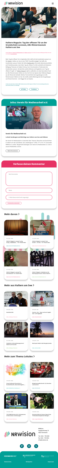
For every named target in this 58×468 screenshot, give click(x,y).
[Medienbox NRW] (10, 456)
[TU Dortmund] (47, 456)
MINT (20, 84)
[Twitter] (36, 446)
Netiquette (29, 462)
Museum (46, 84)
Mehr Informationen (13, 151)
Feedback (34, 89)
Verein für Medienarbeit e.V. (18, 52)
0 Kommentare (14, 54)
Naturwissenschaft (25, 84)
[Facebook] (21, 446)
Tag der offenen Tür (34, 84)
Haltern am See (28, 52)
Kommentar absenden (14, 203)
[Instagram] (29, 446)
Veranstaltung (41, 84)
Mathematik (30, 63)
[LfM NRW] (29, 456)
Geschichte (8, 85)
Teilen (24, 89)
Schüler (16, 84)
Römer (12, 85)
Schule (9, 61)
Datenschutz (7, 462)
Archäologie (16, 85)
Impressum (51, 462)
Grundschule (11, 84)
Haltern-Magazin (21, 71)
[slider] (29, 22)
